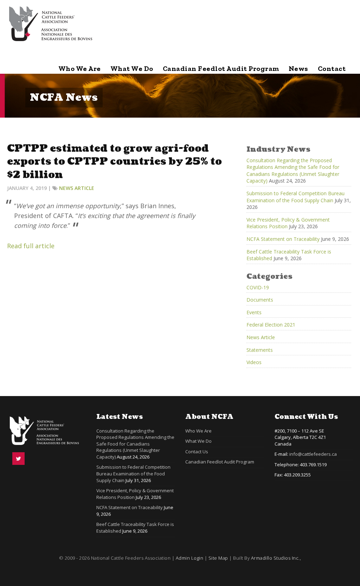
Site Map (218, 558)
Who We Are (79, 68)
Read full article (30, 246)
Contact (332, 68)
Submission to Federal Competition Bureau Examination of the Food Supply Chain (295, 197)
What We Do (131, 68)
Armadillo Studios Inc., (276, 558)
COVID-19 (257, 287)
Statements (259, 350)
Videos (254, 362)
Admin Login (190, 558)
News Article (76, 188)
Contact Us (196, 451)
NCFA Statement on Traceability (283, 239)
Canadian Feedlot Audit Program (221, 68)
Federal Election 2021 (270, 324)
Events (254, 312)
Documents (259, 299)
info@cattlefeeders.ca (313, 454)
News (298, 68)
